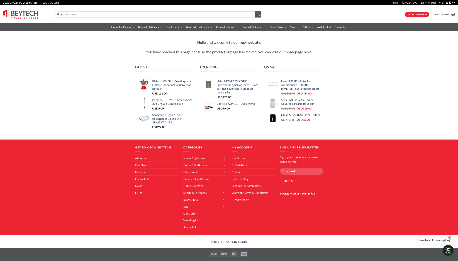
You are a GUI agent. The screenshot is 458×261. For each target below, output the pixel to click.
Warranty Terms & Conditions (250, 192)
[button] (428, 2)
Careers (140, 172)
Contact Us (142, 179)
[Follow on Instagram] (443, 3)
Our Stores (141, 165)
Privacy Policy (240, 199)
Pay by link (341, 27)
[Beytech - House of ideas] (26, 14)
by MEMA (240, 241)
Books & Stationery (148, 27)
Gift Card (308, 27)
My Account (239, 158)
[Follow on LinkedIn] (450, 3)
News (138, 185)
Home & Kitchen (225, 27)
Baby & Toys (276, 27)
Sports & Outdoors (252, 27)
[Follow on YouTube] (453, 3)
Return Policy (240, 179)
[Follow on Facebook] (440, 3)
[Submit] (258, 14)
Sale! (293, 27)
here (307, 52)
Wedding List (324, 27)
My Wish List (240, 165)
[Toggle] (224, 158)
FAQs (138, 192)
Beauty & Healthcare (197, 27)
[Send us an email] (447, 3)
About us (140, 158)
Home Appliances (121, 27)
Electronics (172, 27)
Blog (395, 2)
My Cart (237, 172)
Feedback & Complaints (246, 185)
